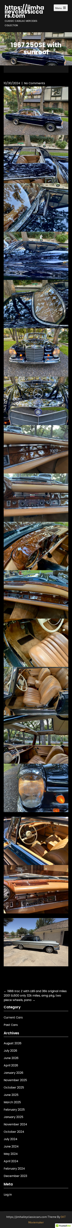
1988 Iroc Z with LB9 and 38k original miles (35, 991)
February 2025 (14, 1109)
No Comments (34, 83)
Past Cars (11, 1025)
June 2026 (11, 1058)
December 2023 (15, 1176)
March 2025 (12, 1102)
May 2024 (11, 1154)
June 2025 (11, 1095)
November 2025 (15, 1080)
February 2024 (14, 1168)
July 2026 (10, 1051)
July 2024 (10, 1139)
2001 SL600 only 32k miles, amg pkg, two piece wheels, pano (32, 997)
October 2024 (14, 1132)
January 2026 (13, 1073)
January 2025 (13, 1117)
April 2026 (11, 1065)
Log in (8, 1194)
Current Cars (13, 1017)
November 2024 (15, 1124)
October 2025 (14, 1087)
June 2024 (11, 1146)
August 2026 (12, 1043)
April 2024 (11, 1161)
